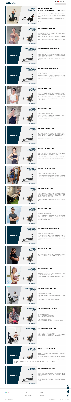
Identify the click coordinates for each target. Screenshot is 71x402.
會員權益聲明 (42, 395)
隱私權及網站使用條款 (28, 395)
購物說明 (41, 392)
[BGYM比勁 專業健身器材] (10, 2)
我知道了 (53, 361)
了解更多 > (15, 362)
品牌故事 (26, 392)
